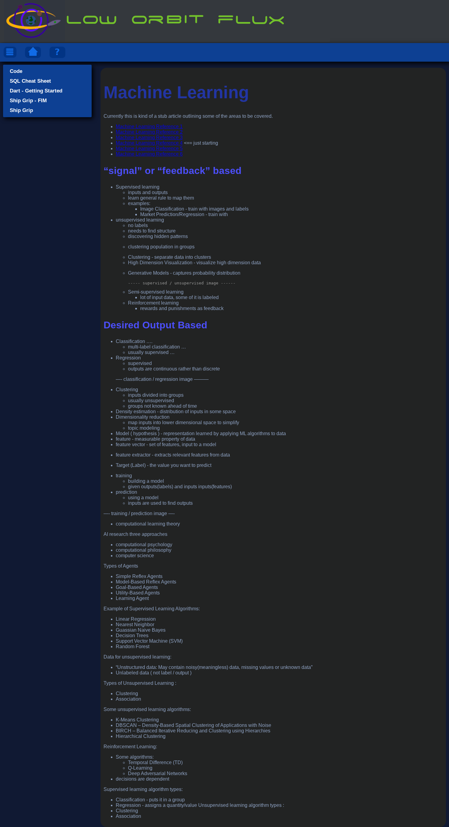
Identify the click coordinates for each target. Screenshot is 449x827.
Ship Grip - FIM (28, 100)
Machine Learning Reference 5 (149, 148)
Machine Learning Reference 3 (149, 137)
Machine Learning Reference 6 (149, 154)
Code (16, 71)
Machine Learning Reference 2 (149, 132)
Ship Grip (21, 110)
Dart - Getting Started (36, 91)
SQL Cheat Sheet (30, 81)
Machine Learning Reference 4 (149, 143)
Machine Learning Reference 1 (149, 126)
